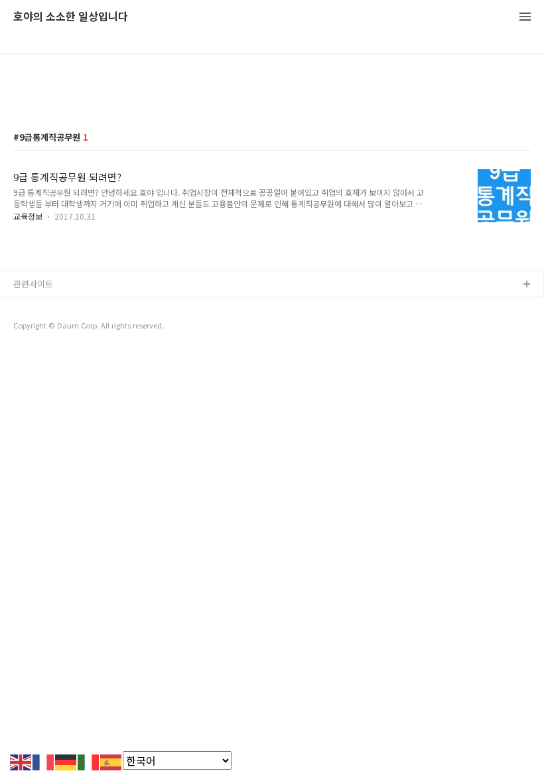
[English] (21, 760)
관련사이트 (33, 283)
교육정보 (27, 216)
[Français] (44, 760)
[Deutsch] (66, 760)
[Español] (111, 760)
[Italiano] (89, 760)
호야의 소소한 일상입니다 (70, 17)
